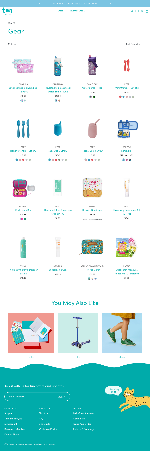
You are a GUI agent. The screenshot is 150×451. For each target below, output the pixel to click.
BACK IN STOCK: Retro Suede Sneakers (75, 4)
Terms (36, 444)
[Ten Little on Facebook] (115, 391)
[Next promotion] (110, 3)
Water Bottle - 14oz (92, 88)
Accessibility (50, 444)
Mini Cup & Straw (57, 151)
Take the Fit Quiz (13, 419)
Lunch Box (126, 151)
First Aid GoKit (92, 270)
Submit (60, 397)
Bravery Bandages (92, 210)
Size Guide (44, 424)
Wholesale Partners (49, 429)
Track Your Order (82, 424)
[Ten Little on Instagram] (111, 391)
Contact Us (79, 419)
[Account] (142, 11)
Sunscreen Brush (58, 270)
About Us (43, 413)
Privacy (42, 444)
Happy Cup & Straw (92, 151)
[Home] (7, 11)
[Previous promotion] (39, 3)
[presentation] (132, 11)
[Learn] (137, 11)
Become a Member (14, 429)
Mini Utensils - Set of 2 (127, 88)
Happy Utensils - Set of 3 (23, 151)
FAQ (41, 419)
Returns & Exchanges (84, 429)
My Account (10, 424)
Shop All (11, 23)
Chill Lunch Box (23, 210)
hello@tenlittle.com (83, 413)
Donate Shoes (11, 435)
